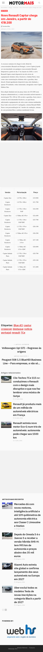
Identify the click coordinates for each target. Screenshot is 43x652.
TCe (23, 332)
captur (27, 325)
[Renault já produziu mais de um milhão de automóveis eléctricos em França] (6, 405)
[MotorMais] (21, 2)
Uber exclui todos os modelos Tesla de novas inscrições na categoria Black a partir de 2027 (27, 595)
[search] (39, 2)
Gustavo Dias (6, 26)
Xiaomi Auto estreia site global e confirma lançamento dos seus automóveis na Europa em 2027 (27, 572)
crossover (6, 329)
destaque (18, 329)
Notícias (4, 11)
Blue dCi (18, 325)
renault (16, 332)
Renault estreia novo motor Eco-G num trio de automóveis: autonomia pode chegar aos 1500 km (27, 430)
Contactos (32, 648)
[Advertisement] (21, 165)
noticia (28, 329)
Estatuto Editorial (22, 648)
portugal (6, 332)
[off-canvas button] (3, 2)
